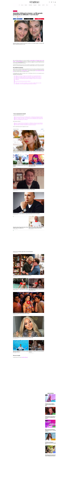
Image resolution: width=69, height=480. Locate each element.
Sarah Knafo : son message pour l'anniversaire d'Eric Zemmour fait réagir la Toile (50, 443)
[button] (49, 2)
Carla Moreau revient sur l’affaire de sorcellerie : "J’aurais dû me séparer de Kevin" (50, 404)
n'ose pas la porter (24, 70)
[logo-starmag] (34, 2)
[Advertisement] (34, 7)
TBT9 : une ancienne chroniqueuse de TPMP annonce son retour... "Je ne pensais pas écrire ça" (50, 430)
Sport (54, 452)
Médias (54, 413)
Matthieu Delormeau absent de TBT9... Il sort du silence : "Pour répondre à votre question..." (50, 417)
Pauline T (20, 16)
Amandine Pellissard (19, 61)
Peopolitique (53, 439)
